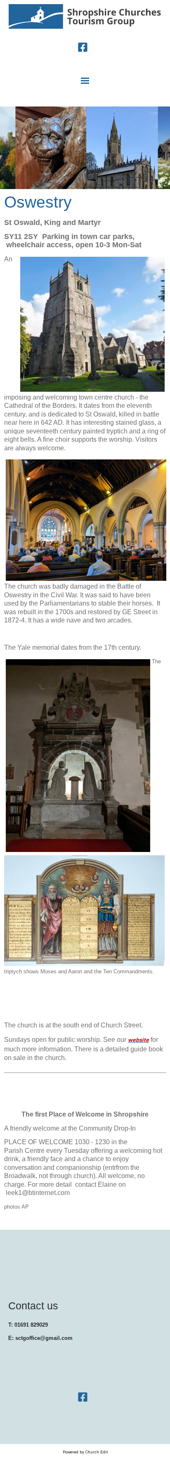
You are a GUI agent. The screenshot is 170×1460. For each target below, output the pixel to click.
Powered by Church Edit (85, 1452)
